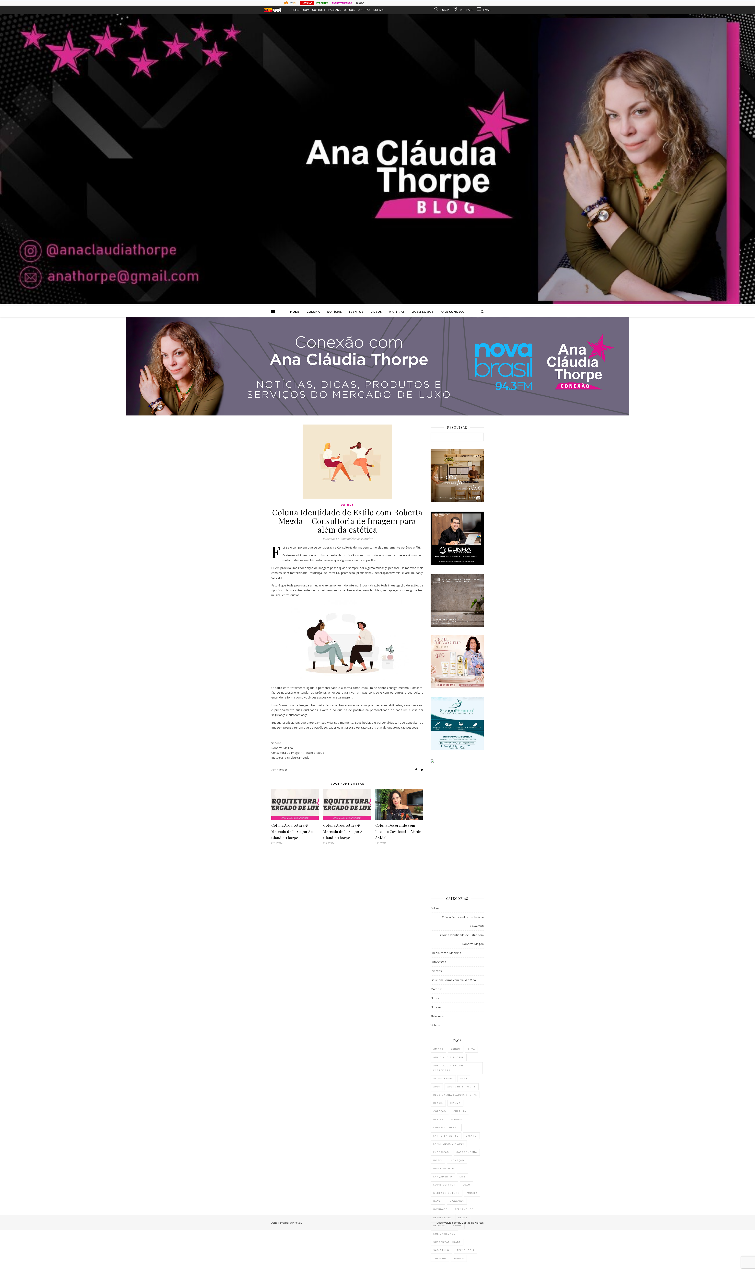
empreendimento (446, 1127)
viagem (459, 1258)
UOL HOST (318, 9)
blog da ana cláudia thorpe (455, 1094)
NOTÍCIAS (307, 3)
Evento (471, 1135)
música (472, 1192)
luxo (466, 1184)
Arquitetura (443, 1078)
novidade (440, 1209)
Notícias (334, 311)
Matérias (397, 311)
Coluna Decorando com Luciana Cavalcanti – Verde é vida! (398, 831)
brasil (438, 1102)
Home (295, 311)
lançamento (442, 1176)
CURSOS (349, 9)
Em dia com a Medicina (446, 953)
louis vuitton (444, 1184)
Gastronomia (466, 1152)
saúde (457, 1225)
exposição (441, 1152)
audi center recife (461, 1086)
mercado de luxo (446, 1192)
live (462, 1176)
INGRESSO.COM (299, 9)
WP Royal (295, 1222)
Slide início (437, 1016)
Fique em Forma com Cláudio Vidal (453, 980)
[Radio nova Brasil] (377, 414)
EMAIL (487, 9)
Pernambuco (464, 1209)
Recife (463, 1217)
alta (471, 1049)
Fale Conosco (453, 311)
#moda (438, 1049)
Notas (435, 998)
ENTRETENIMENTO (342, 3)
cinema (455, 1102)
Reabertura (442, 1217)
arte (463, 1078)
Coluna (313, 311)
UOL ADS (378, 9)
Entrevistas (438, 962)
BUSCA (444, 9)
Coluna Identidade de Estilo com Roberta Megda (462, 939)
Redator (282, 770)
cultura (459, 1111)
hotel (438, 1160)
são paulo (441, 1250)
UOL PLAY (364, 9)
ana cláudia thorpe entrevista (448, 1068)
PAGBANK (334, 9)
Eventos (356, 311)
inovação (457, 1160)
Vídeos (376, 311)
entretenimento (446, 1135)
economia (458, 1119)
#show (456, 1049)
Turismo (439, 1258)
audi (436, 1086)
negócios (457, 1201)
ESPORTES (322, 3)
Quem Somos (423, 311)
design (438, 1119)
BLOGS (360, 3)
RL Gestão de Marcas (471, 1222)
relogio (439, 1225)
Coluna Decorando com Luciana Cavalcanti (463, 921)
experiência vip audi (448, 1143)
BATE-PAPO (466, 9)
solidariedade (444, 1233)
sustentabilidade (447, 1242)
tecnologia (465, 1250)
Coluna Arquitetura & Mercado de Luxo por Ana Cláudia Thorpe (293, 831)
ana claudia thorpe (448, 1057)
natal (437, 1201)
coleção (439, 1111)
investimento (443, 1168)
